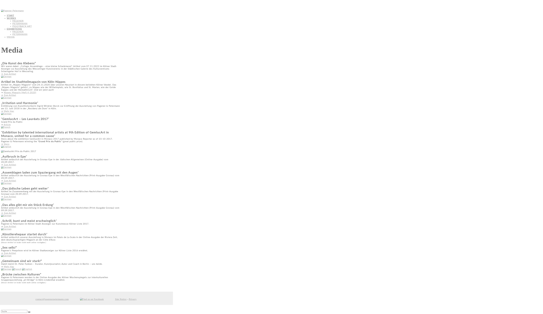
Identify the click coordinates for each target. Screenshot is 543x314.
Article (7, 125)
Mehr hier (9, 111)
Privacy (133, 299)
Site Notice (121, 299)
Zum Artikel (10, 74)
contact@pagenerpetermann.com (52, 299)
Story (6, 144)
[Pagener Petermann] (12, 11)
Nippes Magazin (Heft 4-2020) (20, 93)
